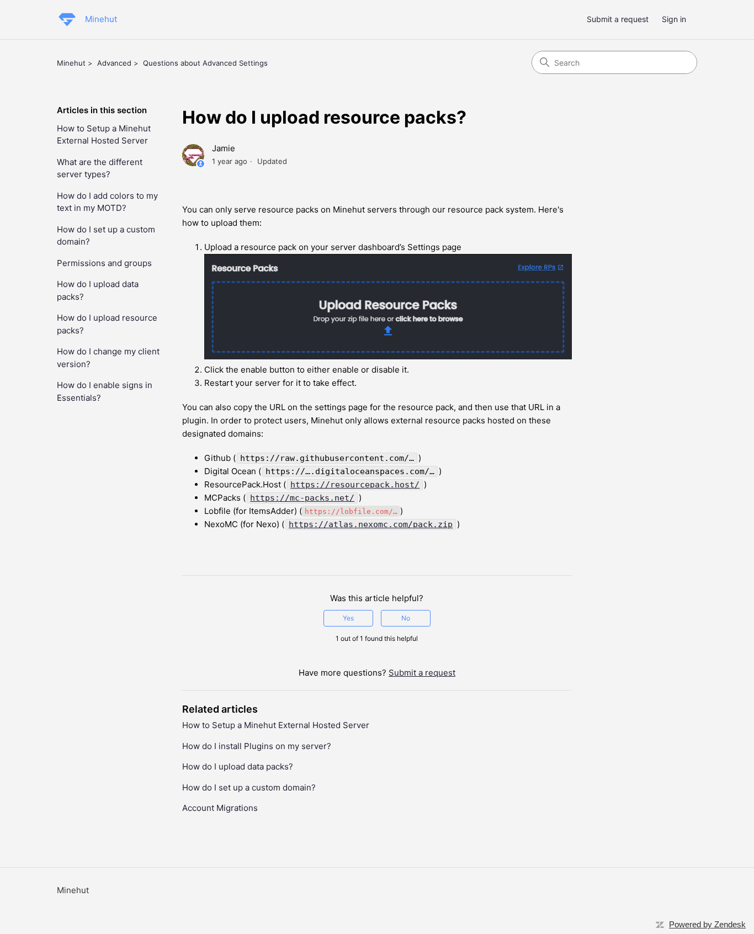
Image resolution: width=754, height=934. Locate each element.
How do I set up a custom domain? (106, 235)
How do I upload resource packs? (107, 324)
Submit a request (618, 19)
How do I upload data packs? (98, 290)
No (405, 618)
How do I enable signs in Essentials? (104, 391)
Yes (348, 618)
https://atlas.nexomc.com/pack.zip (371, 524)
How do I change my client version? (108, 357)
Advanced (114, 63)
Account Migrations (220, 808)
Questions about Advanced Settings (205, 63)
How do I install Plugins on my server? (256, 746)
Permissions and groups (104, 263)
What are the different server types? (99, 168)
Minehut (71, 63)
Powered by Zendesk (707, 924)
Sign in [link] (674, 19)
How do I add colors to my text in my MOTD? (107, 202)
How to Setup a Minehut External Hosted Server (104, 134)
